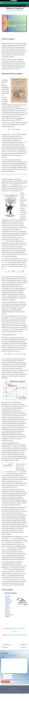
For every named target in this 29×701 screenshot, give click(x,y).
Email (2, 676)
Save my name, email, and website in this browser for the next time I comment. (11, 679)
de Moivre (13, 334)
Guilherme (21, 11)
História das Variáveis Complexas (8, 597)
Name (2, 674)
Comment (3, 657)
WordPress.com (18, 690)
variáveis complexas (21, 635)
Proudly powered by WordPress (14, 688)
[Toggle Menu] (27, 5)
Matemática (13, 628)
